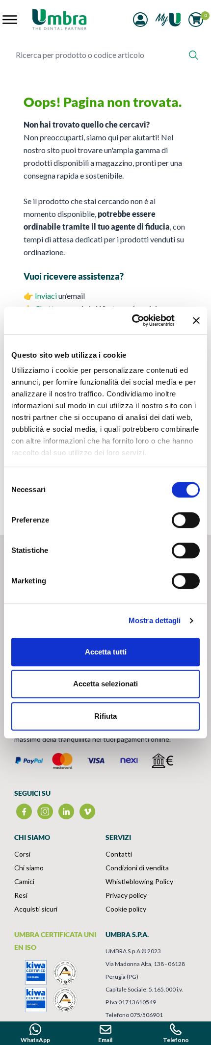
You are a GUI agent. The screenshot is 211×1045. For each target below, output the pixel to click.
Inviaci (46, 295)
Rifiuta (105, 716)
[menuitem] (60, 854)
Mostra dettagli (155, 620)
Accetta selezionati (105, 683)
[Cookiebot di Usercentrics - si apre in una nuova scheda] (133, 320)
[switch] (186, 520)
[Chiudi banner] (196, 320)
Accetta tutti (106, 652)
